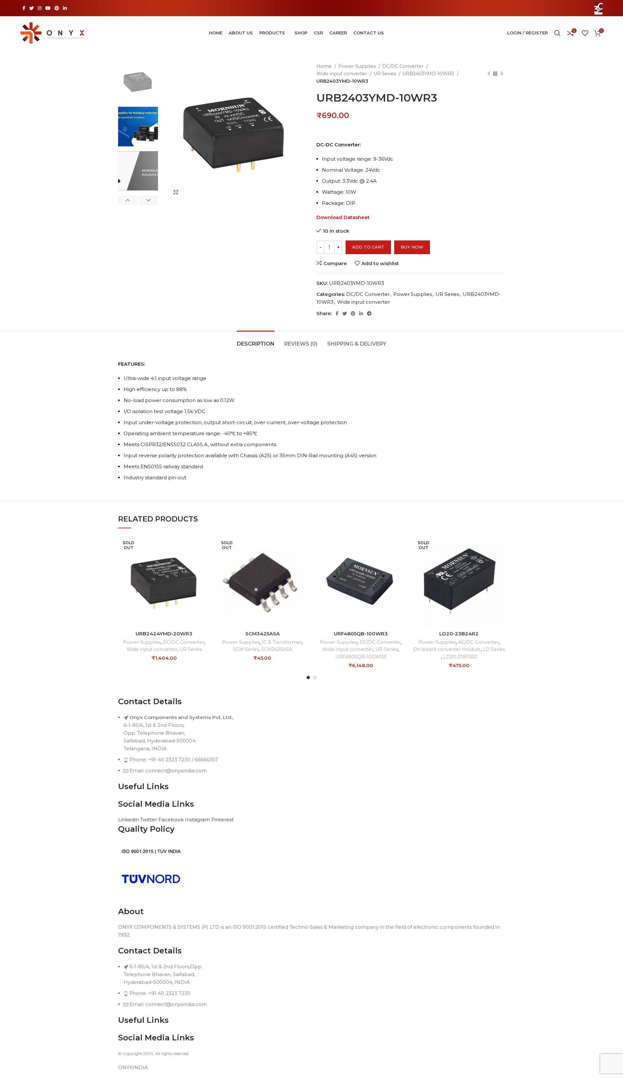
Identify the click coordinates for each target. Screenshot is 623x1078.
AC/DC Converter (478, 642)
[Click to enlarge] (176, 192)
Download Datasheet (343, 217)
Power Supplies (357, 66)
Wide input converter (342, 74)
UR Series (385, 74)
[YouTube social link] (48, 8)
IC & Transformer (282, 642)
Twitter (149, 819)
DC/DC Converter (403, 66)
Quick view (205, 560)
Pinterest (222, 819)
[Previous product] (488, 73)
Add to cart (368, 247)
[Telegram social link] (369, 313)
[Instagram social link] (39, 8)
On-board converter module (447, 649)
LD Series (494, 649)
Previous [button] (127, 200)
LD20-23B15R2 (460, 657)
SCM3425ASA (262, 634)
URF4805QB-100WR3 (361, 634)
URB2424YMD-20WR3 (164, 634)
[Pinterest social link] (57, 8)
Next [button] (148, 200)
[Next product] (501, 73)
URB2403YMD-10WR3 (428, 74)
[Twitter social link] (31, 8)
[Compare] (205, 545)
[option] (138, 82)
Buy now (412, 247)
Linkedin (129, 819)
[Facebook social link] (23, 8)
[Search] (557, 33)
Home (324, 66)
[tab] (256, 340)
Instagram (198, 819)
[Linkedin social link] (65, 8)
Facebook (171, 819)
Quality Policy (146, 829)
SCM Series (246, 649)
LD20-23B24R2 (459, 634)
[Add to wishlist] (205, 575)
